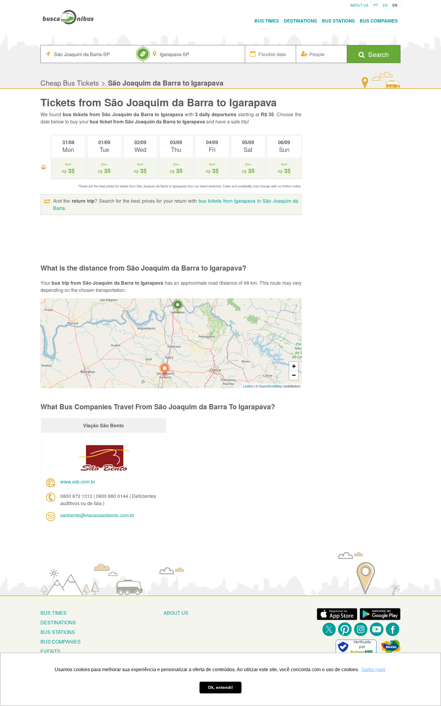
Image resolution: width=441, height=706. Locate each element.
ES (385, 5)
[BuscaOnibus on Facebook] (392, 629)
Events (50, 651)
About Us (359, 5)
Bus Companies (379, 20)
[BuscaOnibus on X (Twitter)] (329, 629)
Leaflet (248, 385)
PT (376, 5)
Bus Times (266, 20)
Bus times (53, 612)
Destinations (300, 20)
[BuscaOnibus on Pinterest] (345, 629)
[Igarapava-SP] (177, 306)
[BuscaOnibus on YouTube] (377, 629)
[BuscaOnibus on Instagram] (361, 629)
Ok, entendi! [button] (220, 687)
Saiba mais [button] (374, 669)
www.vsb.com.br (77, 481)
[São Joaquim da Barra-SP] (165, 370)
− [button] (294, 375)
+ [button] (294, 366)
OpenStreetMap (270, 385)
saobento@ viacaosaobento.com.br (97, 515)
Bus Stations (338, 20)
